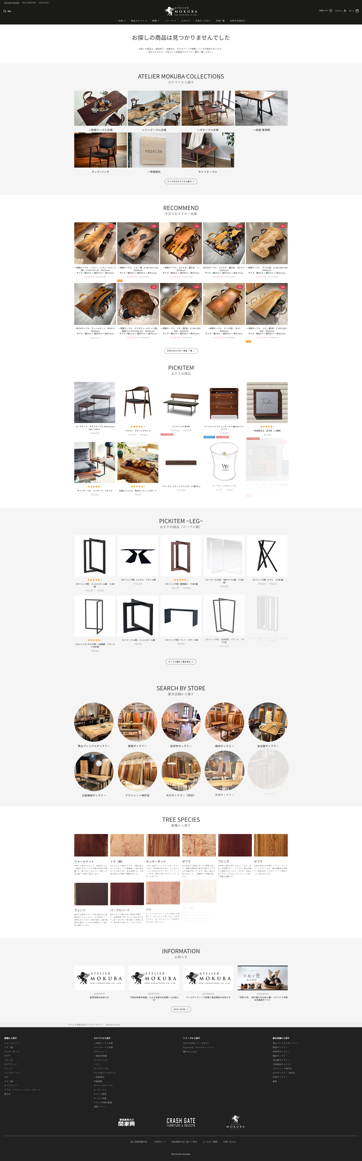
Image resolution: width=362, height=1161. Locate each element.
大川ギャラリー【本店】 (284, 1072)
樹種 (154, 20)
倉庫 (275, 1081)
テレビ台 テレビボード (105, 1072)
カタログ (185, 20)
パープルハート (11, 1072)
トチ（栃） (9, 1047)
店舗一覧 (220, 20)
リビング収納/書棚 (103, 1102)
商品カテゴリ (137, 20)
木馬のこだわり (203, 20)
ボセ (6, 1076)
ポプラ (7, 1055)
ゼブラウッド (10, 1064)
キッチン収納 (100, 1098)
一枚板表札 (99, 1076)
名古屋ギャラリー (281, 1059)
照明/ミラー (99, 1106)
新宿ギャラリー (280, 1047)
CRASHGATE (44, 2)
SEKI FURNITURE (29, 2)
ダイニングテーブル (103, 1085)
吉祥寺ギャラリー (281, 1051)
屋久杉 (7, 1093)
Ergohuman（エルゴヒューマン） (199, 1047)
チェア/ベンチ (101, 1059)
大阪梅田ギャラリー (282, 1064)
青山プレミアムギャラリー (285, 1042)
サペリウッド (10, 1085)
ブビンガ (8, 1059)
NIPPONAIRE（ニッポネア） (196, 1042)
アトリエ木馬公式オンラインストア (85, 1024)
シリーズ (168, 20)
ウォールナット (11, 1042)
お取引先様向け (237, 20)
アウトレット (100, 1051)
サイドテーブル (101, 1068)
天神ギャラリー (280, 1076)
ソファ (97, 1064)
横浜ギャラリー (280, 1055)
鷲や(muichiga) (190, 1051)
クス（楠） (9, 1081)
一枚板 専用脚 (100, 1055)
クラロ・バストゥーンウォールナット (22, 1089)
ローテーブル (100, 1089)
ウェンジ (8, 1068)
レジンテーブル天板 (103, 1047)
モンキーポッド (11, 1051)
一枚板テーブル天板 (103, 1042)
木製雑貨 (98, 1081)
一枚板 (120, 20)
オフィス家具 (100, 1093)
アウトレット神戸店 (282, 1068)
